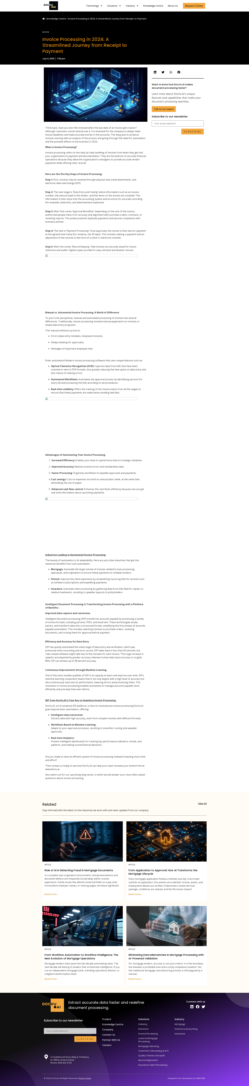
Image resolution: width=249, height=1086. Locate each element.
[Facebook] (197, 1006)
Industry (130, 5)
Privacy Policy (85, 1078)
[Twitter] (203, 1006)
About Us (173, 5)
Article (45, 32)
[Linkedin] (192, 1006)
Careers (106, 1045)
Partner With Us (111, 1040)
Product (106, 1019)
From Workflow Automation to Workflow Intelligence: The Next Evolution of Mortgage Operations (81, 956)
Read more (51, 894)
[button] (194, 6)
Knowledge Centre (153, 5)
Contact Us (108, 1034)
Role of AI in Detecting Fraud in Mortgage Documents (79, 870)
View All (202, 803)
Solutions (112, 5)
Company (107, 1029)
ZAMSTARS (200, 1078)
